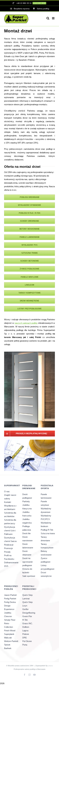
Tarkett (7, 645)
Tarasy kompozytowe (47, 546)
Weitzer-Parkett (11, 641)
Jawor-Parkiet (10, 595)
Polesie (25, 634)
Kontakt (7, 502)
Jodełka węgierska (27, 521)
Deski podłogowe (27, 496)
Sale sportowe (28, 576)
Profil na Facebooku (9, 557)
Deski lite (26, 533)
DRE (24, 637)
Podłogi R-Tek (47, 530)
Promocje (8, 548)
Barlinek (7, 648)
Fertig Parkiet (10, 598)
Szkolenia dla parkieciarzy (10, 522)
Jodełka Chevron (8, 614)
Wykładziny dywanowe (46, 510)
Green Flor (27, 616)
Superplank (9, 634)
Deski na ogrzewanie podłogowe (27, 562)
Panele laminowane (46, 496)
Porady (7, 552)
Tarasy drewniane (45, 539)
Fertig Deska (10, 602)
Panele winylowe (45, 503)
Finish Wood (9, 630)
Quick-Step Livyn (27, 604)
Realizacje (8, 545)
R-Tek (25, 620)
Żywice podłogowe (45, 560)
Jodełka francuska (26, 514)
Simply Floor (9, 620)
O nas (7, 491)
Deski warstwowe (27, 539)
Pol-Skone (27, 641)
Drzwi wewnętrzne (46, 574)
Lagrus (25, 630)
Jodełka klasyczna (27, 507)
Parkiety (26, 501)
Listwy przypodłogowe (47, 567)
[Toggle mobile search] (48, 18)
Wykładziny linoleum (46, 524)
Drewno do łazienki (27, 571)
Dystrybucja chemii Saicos (10, 539)
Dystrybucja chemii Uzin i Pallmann (10, 530)
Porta (24, 645)
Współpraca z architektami (10, 507)
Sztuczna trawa (48, 533)
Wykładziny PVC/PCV (46, 517)
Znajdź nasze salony (10, 497)
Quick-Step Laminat (27, 597)
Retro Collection (8, 625)
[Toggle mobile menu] (53, 18)
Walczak (8, 637)
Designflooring (28, 613)
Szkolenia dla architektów (10, 514)
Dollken (25, 627)
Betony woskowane (46, 553)
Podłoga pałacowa (26, 528)
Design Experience (9, 607)
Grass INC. (27, 623)
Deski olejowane (26, 553)
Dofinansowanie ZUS (11, 564)
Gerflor (25, 609)
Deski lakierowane (27, 546)
